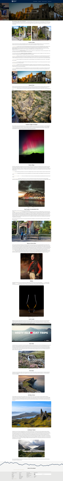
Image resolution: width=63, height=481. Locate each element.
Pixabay (34, 368)
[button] (42, 474)
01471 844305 (14, 478)
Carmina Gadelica (15, 173)
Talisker (43, 282)
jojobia (31, 457)
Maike (31, 368)
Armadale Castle (15, 46)
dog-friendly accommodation (18, 211)
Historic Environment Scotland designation (19, 469)
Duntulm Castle (14, 59)
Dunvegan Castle (15, 64)
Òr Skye (14, 171)
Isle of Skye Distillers (15, 178)
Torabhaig (17, 283)
